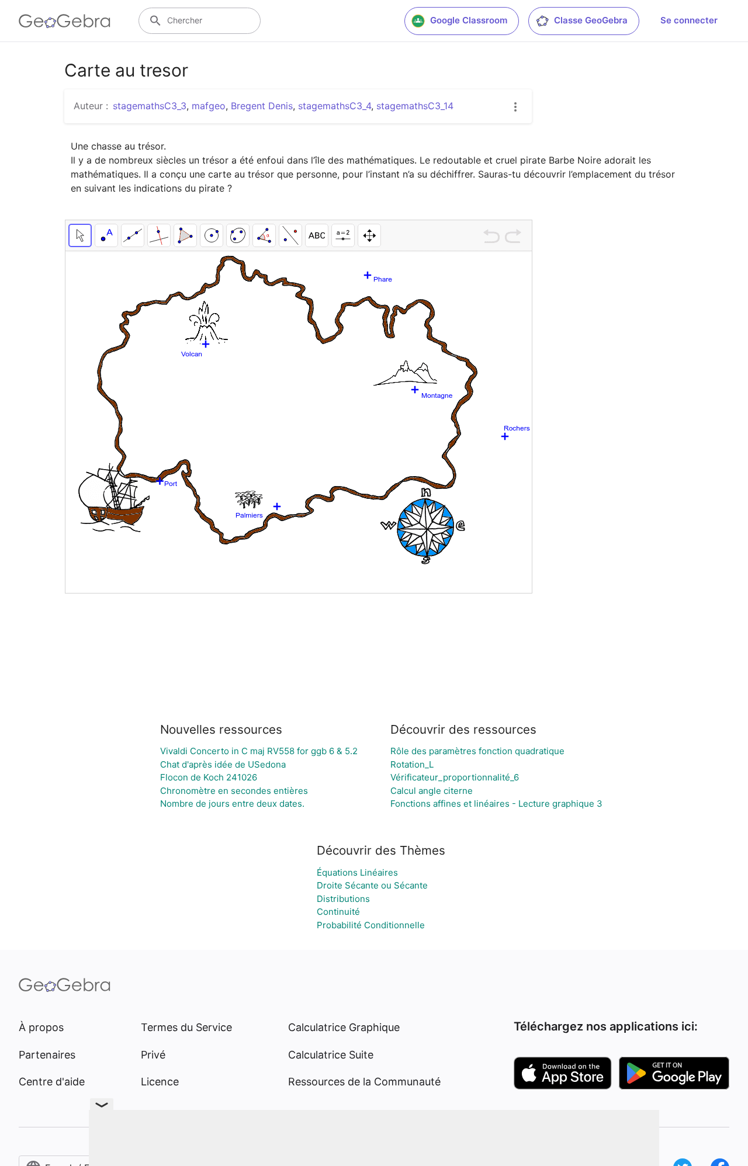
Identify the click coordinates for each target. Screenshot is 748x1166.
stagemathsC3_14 (414, 106)
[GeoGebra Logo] (64, 21)
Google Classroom (468, 20)
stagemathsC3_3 (149, 106)
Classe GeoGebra (591, 20)
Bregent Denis (262, 106)
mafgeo (209, 106)
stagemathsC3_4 (334, 106)
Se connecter (689, 20)
